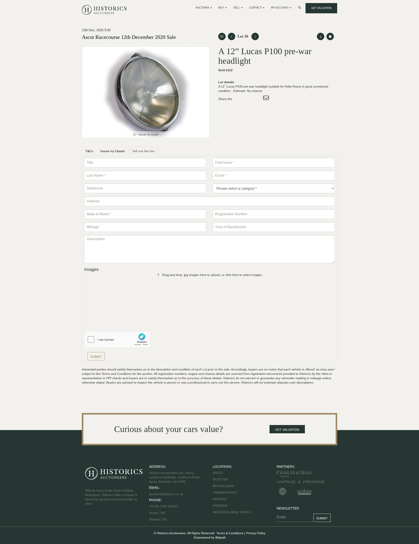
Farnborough (225, 492)
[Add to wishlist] (330, 36)
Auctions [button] (203, 7)
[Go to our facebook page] (89, 517)
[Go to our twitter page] (98, 517)
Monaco (220, 499)
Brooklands (223, 486)
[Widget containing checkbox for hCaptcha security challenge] (117, 339)
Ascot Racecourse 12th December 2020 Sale (129, 37)
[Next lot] (255, 36)
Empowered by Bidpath (210, 537)
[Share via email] (267, 99)
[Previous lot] (231, 36)
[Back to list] (222, 36)
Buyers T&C (157, 513)
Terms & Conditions (229, 533)
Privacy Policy (255, 533)
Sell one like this (143, 151)
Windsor (220, 505)
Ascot (218, 473)
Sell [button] (236, 7)
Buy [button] (221, 7)
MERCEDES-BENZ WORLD (232, 512)
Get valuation (321, 8)
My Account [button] (280, 7)
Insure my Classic (112, 151)
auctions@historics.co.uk (166, 494)
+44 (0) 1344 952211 (163, 506)
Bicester (220, 479)
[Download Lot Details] (320, 36)
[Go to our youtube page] (107, 517)
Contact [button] (255, 7)
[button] (300, 7)
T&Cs (89, 151)
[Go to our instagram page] (257, 99)
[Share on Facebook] (239, 99)
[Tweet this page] (248, 99)
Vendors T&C (158, 519)
